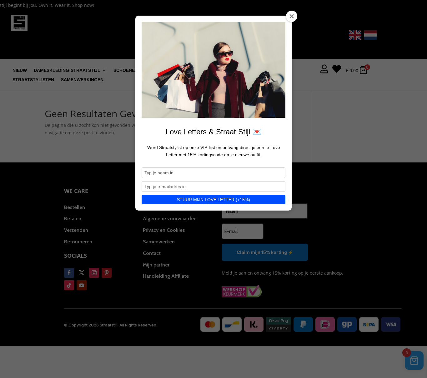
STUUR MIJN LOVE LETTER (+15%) (213, 199)
